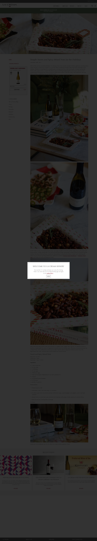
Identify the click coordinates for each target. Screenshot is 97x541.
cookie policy (50, 273)
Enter (48, 276)
